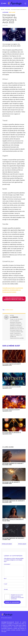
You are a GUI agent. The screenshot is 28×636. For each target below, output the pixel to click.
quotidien (7, 309)
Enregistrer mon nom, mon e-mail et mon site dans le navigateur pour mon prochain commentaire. (17, 596)
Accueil (2, 9)
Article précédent (7, 544)
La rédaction (14, 317)
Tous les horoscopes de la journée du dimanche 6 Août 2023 (14, 298)
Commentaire (7, 564)
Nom (5, 578)
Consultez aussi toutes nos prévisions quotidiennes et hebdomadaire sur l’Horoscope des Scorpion (12, 290)
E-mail (5, 584)
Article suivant (22, 544)
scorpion (11, 309)
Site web (6, 589)
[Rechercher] (25, 3)
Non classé (7, 9)
